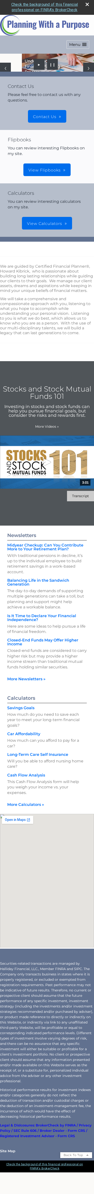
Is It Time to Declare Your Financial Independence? (41, 639)
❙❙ (52, 86)
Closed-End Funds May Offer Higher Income (42, 663)
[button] (78, 44)
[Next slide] (88, 79)
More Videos (47, 448)
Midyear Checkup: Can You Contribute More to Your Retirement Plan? (45, 568)
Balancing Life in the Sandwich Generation (38, 604)
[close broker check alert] (87, 4)
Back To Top (74, 1176)
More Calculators (25, 826)
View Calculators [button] (44, 245)
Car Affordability (23, 755)
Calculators (21, 720)
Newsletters (21, 557)
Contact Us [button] (44, 138)
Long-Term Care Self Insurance (37, 776)
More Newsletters (26, 700)
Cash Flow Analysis (26, 796)
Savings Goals (20, 729)
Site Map (7, 1172)
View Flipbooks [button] (44, 191)
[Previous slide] (5, 79)
